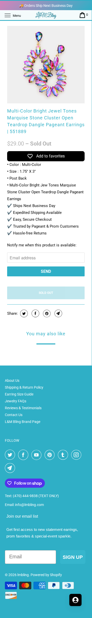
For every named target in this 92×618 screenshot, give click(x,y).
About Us (12, 380)
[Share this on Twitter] (23, 313)
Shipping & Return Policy (24, 387)
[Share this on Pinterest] (46, 313)
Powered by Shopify (46, 575)
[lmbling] (46, 15)
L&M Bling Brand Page (22, 422)
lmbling (23, 575)
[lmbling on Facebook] (24, 455)
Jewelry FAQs (15, 401)
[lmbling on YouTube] (37, 455)
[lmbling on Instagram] (77, 455)
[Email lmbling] (11, 468)
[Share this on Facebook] (34, 313)
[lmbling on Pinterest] (51, 455)
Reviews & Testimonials (23, 408)
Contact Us (13, 415)
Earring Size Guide (19, 394)
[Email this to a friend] (57, 313)
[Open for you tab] (75, 600)
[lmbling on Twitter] (11, 455)
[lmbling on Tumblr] (64, 455)
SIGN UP (73, 557)
